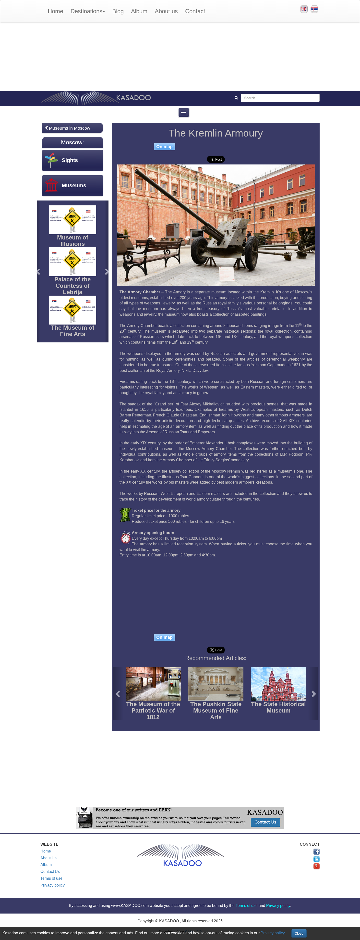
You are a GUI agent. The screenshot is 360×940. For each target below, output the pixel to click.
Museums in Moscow (69, 128)
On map (164, 146)
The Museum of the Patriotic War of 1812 (153, 710)
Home (55, 11)
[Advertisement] (180, 57)
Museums (74, 185)
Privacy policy (52, 885)
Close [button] (299, 933)
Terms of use (51, 878)
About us (166, 11)
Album (139, 11)
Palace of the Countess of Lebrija (72, 286)
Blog (118, 11)
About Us (48, 858)
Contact (195, 11)
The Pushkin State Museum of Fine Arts (215, 710)
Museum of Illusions (72, 240)
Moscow (71, 142)
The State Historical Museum (278, 707)
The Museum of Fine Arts (72, 330)
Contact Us (50, 871)
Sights (70, 160)
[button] (118, 693)
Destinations (86, 11)
